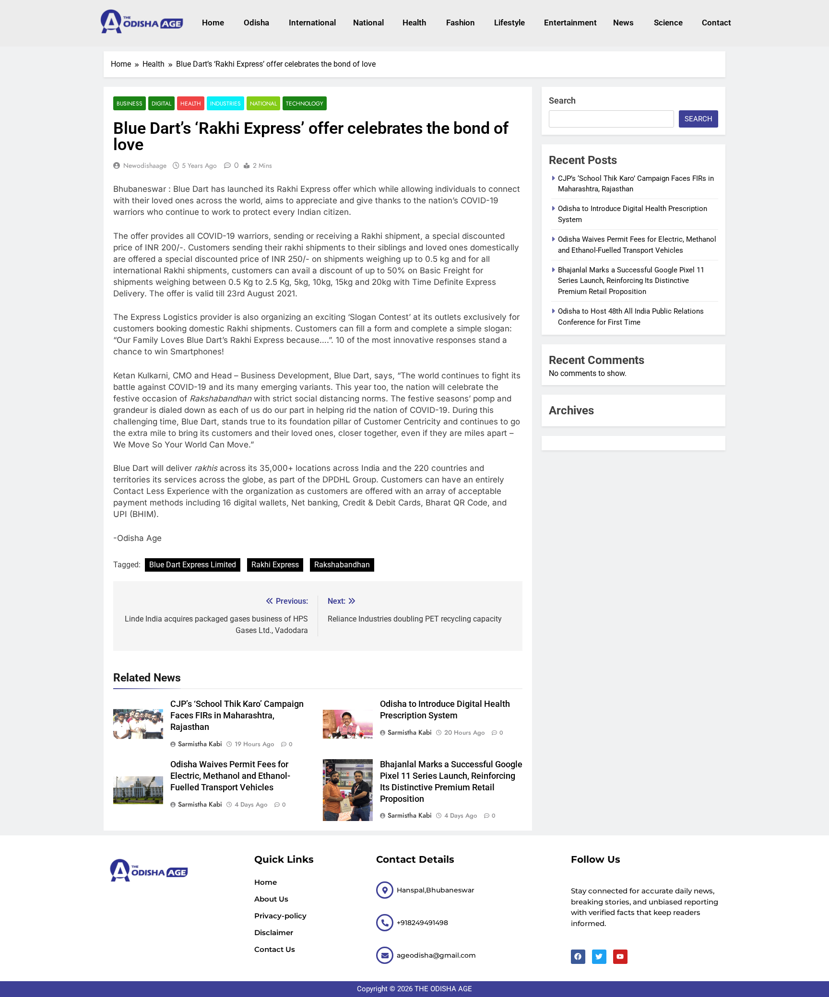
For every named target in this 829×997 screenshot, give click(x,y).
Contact (716, 22)
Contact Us (274, 949)
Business (129, 103)
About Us (271, 898)
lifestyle (509, 22)
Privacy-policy (280, 915)
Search (562, 100)
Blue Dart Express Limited (192, 564)
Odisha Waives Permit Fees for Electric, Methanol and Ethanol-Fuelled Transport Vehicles (230, 776)
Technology (304, 103)
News (623, 22)
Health (414, 22)
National (368, 22)
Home (213, 22)
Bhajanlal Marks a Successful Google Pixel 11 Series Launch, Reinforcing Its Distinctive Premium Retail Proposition (631, 281)
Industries (225, 103)
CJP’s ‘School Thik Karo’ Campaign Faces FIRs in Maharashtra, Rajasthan (237, 715)
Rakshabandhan (342, 564)
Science (668, 22)
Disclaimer (273, 932)
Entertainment (569, 22)
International (311, 22)
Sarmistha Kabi (200, 744)
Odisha (256, 22)
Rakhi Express (275, 564)
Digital (161, 103)
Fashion (460, 22)
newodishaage (144, 165)
